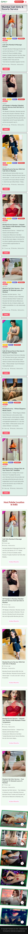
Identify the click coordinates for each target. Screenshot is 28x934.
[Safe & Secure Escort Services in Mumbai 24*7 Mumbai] (12, 331)
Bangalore (7, 882)
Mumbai (14, 64)
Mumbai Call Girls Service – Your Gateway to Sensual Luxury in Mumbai (13, 290)
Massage (4, 42)
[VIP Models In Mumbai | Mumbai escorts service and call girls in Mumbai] (12, 85)
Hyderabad (7, 902)
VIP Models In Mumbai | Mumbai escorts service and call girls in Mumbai (13, 107)
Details (6, 69)
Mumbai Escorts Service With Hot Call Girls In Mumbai (13, 170)
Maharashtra (20, 64)
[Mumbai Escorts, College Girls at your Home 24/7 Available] (12, 449)
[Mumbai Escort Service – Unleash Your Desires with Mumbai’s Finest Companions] (12, 205)
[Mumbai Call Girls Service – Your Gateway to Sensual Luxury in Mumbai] (12, 269)
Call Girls (4, 286)
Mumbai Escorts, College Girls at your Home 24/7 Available (13, 469)
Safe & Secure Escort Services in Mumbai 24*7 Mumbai (13, 352)
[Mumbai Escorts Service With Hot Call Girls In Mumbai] (12, 148)
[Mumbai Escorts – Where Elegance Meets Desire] (12, 390)
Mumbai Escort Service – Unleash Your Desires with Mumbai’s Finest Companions (13, 226)
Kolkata (6, 862)
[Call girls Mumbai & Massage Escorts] (12, 26)
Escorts (4, 103)
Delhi (5, 843)
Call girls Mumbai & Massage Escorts (12, 45)
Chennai (6, 921)
